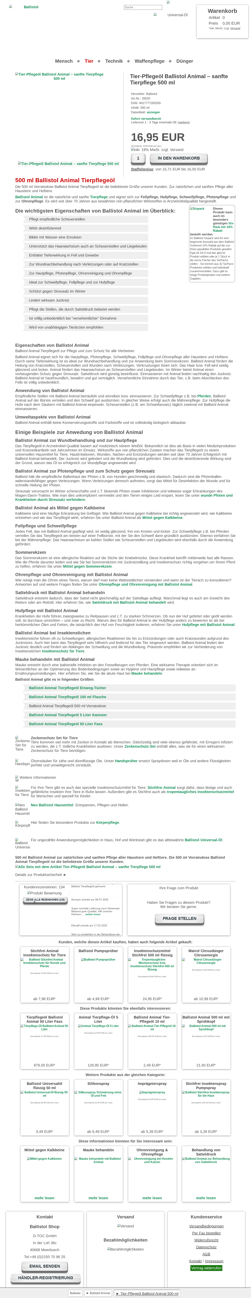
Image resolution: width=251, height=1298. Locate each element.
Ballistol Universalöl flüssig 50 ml (44, 1086)
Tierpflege (99, 197)
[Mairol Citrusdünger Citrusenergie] (206, 962)
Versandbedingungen (206, 1226)
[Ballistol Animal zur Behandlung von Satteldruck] (206, 1162)
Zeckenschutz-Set (140, 746)
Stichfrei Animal (162, 788)
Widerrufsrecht (206, 1240)
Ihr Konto (157, 2)
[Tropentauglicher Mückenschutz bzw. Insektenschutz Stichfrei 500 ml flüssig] (152, 969)
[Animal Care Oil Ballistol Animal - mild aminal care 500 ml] (207, 2)
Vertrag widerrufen (206, 1268)
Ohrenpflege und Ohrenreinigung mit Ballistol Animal (145, 584)
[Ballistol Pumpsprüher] (98, 959)
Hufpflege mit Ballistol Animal (208, 625)
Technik (114, 61)
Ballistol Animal (29, 197)
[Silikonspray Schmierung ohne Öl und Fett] (98, 1095)
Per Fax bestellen (206, 1233)
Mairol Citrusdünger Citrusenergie (206, 953)
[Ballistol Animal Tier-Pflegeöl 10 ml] (152, 1029)
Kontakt (141, 2)
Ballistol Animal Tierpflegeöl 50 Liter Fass (66, 724)
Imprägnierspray (152, 1084)
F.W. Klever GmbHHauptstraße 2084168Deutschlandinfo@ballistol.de (58, 875)
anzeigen (153, 112)
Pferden (204, 396)
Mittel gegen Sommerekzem (87, 566)
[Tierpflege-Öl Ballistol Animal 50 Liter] (44, 1029)
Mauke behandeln (146, 673)
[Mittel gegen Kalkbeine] (44, 1158)
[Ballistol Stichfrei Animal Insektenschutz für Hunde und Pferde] (44, 966)
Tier (89, 61)
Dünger (184, 61)
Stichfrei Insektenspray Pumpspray (206, 1086)
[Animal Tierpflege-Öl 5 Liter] (98, 1026)
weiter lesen (93, 901)
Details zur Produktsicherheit (38, 875)
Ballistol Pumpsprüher (98, 951)
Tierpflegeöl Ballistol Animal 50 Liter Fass (44, 1019)
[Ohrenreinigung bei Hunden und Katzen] (152, 1162)
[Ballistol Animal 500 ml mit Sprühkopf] (206, 1029)
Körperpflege (107, 822)
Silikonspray (98, 1084)
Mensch (64, 61)
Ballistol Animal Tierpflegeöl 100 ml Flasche (67, 697)
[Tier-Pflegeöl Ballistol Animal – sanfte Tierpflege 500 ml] (68, 164)
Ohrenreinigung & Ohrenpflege (152, 1152)
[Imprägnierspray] (152, 1092)
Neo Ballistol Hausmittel (52, 805)
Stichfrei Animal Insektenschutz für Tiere (44, 953)
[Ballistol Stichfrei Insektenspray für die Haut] (206, 1095)
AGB (206, 1254)
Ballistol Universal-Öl (203, 840)
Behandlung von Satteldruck (206, 1152)
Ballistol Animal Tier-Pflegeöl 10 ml (152, 1019)
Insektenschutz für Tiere (63, 651)
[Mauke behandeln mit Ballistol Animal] (98, 1162)
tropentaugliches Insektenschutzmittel (200, 792)
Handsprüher (126, 761)
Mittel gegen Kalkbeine (162, 518)
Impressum (214, 1261)
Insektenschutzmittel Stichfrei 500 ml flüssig (152, 953)
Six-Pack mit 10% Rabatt (223, 227)
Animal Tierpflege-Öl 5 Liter (98, 1019)
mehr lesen (44, 1198)
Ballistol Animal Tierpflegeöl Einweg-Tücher (67, 688)
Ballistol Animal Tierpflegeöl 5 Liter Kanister (68, 715)
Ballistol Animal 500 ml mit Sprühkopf (206, 1019)
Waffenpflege (149, 61)
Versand (235, 28)
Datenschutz (206, 1247)
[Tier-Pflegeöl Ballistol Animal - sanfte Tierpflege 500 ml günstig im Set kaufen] (88, 867)
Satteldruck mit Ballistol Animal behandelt (129, 602)
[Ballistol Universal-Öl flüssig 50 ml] (44, 1095)
